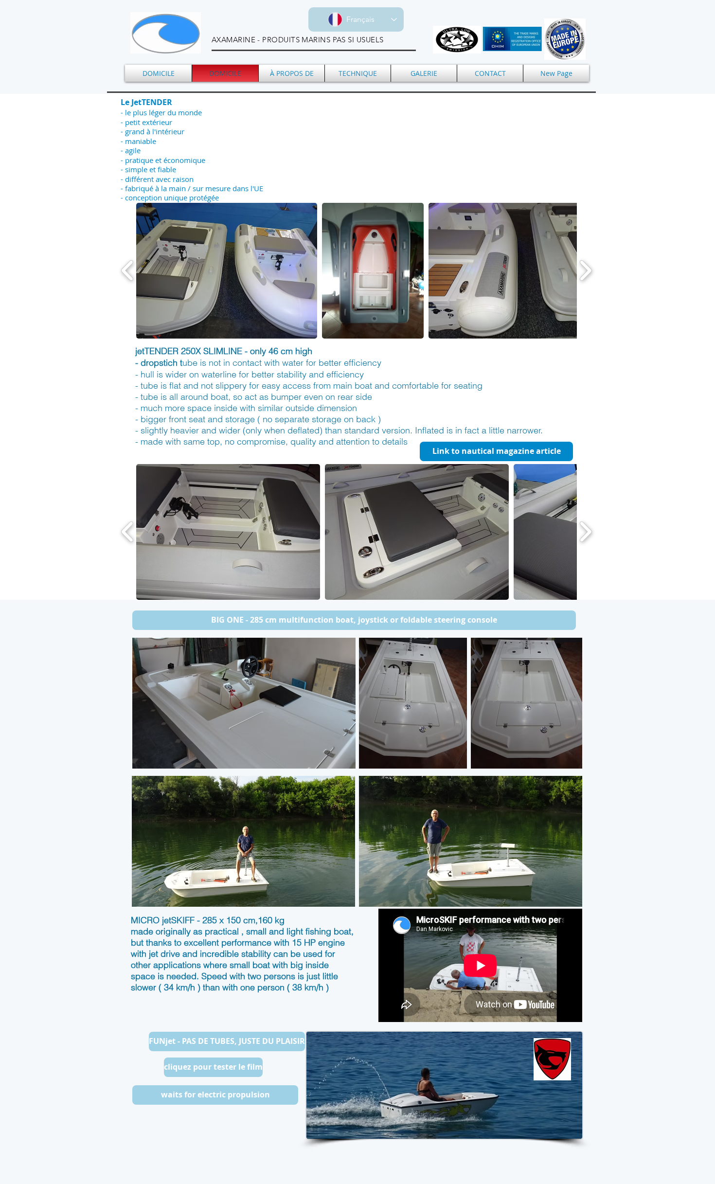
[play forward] (585, 270)
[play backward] (128, 270)
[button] (226, 271)
